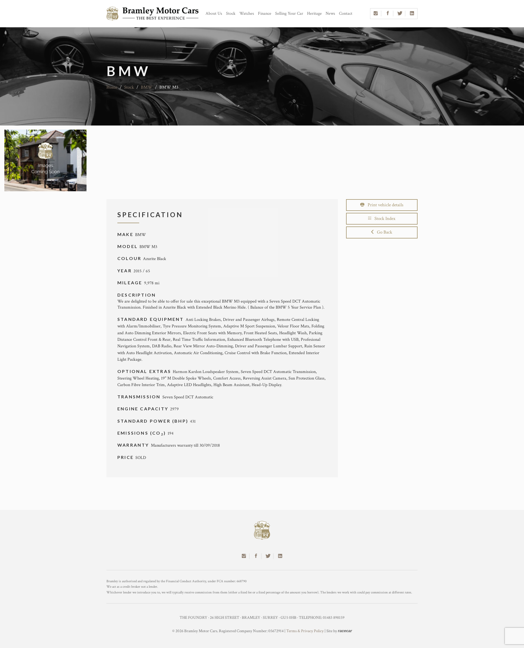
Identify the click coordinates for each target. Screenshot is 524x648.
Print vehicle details (383, 205)
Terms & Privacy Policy (305, 631)
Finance (264, 13)
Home (111, 87)
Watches (246, 13)
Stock (231, 13)
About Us (214, 13)
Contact (345, 13)
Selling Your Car (289, 13)
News (330, 13)
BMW (147, 87)
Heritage (314, 13)
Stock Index (383, 219)
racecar (345, 630)
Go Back (383, 232)
